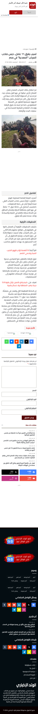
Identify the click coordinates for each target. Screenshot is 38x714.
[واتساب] (7, 342)
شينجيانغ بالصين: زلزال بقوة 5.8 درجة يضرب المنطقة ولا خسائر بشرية (19, 283)
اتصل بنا (32, 668)
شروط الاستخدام (29, 674)
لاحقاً (31, 11)
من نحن (32, 678)
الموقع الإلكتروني (30, 408)
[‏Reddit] (16, 342)
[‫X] (26, 342)
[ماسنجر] (12, 342)
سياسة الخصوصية (29, 671)
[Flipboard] (11, 334)
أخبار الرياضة (27, 577)
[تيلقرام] (19, 346)
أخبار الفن (18, 577)
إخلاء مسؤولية (30, 665)
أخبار (34, 577)
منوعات (25, 49)
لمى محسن (32, 62)
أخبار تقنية (10, 577)
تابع (22, 11)
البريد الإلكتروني (31, 399)
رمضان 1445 (14, 581)
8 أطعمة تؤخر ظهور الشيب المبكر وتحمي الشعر (21, 251)
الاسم (34, 390)
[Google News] (25, 334)
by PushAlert (4, 13)
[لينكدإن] (21, 342)
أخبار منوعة (30, 328)
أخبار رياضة (32, 581)
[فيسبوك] (31, 342)
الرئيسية (32, 49)
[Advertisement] (19, 29)
